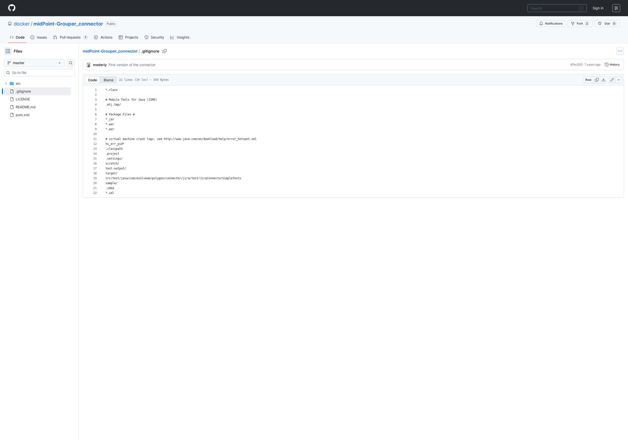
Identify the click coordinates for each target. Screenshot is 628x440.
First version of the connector (132, 65)
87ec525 (576, 64)
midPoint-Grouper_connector (68, 24)
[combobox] (557, 8)
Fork (582, 23)
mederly (100, 65)
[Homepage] (12, 8)
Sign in (598, 8)
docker (22, 24)
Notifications (554, 23)
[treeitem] (37, 91)
